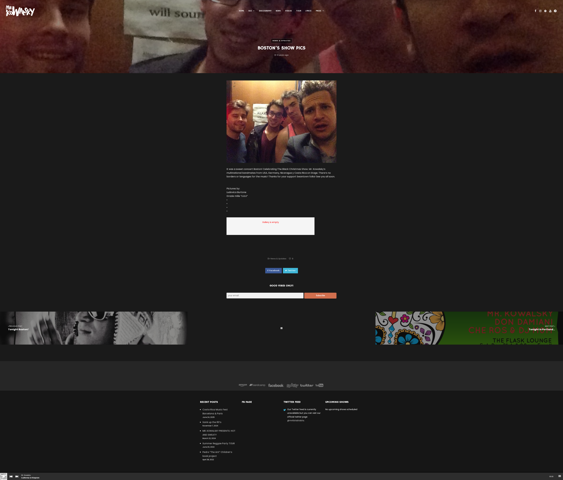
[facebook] (535, 11)
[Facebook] (276, 385)
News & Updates (282, 41)
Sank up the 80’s (211, 422)
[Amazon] (243, 385)
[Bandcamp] (257, 385)
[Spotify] (293, 385)
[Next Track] (16, 478)
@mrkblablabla (295, 420)
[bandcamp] (554, 11)
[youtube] (549, 11)
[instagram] (539, 11)
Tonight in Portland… (542, 328)
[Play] (1, 474)
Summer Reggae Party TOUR (218, 443)
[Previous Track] (10, 478)
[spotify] (544, 11)
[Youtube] (319, 385)
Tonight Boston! (18, 328)
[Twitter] (307, 385)
